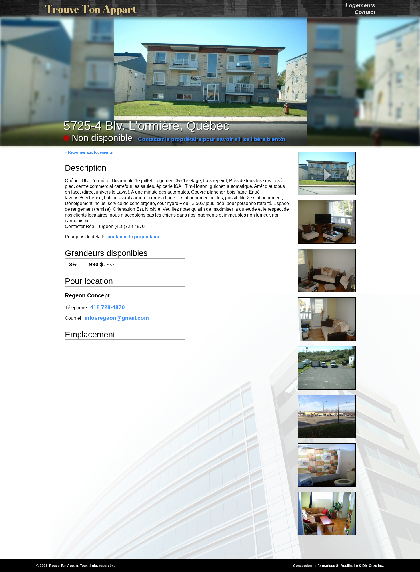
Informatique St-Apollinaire (336, 566)
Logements (360, 5)
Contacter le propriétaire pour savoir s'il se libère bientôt (211, 139)
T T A (91, 8)
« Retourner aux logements (89, 152)
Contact (365, 12)
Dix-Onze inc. (373, 566)
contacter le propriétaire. (133, 236)
